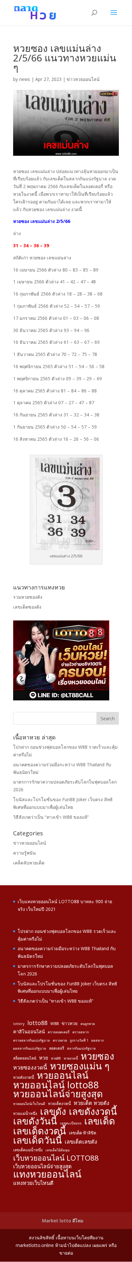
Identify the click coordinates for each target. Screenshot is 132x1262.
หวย (43, 1057)
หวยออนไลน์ (62, 1075)
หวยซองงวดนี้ (30, 1067)
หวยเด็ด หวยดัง (91, 1103)
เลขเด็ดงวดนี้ (39, 1131)
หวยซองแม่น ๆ (80, 1066)
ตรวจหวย (60, 1040)
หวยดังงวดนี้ (23, 1077)
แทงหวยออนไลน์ (47, 1174)
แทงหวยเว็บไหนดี (33, 1183)
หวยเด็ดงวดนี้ (59, 1103)
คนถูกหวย (87, 1023)
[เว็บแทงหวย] (61, 699)
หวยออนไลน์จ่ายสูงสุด (58, 1094)
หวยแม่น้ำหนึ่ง (25, 1113)
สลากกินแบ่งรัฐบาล (81, 1048)
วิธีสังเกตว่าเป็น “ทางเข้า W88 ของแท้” (51, 817)
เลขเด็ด (99, 1121)
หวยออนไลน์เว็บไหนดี (29, 1103)
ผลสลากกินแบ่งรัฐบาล (29, 1048)
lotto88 (37, 1023)
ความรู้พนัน (24, 853)
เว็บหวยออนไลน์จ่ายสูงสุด (42, 1166)
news (24, 79)
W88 (54, 1023)
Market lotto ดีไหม (62, 1221)
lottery (18, 1023)
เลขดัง (53, 1112)
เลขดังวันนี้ (35, 1121)
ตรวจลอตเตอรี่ (59, 1032)
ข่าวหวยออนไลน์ (83, 79)
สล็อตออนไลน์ (24, 1058)
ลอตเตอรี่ (56, 1048)
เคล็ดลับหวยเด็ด (29, 863)
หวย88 (56, 1058)
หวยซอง (97, 1056)
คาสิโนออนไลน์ (29, 1032)
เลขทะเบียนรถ (70, 1123)
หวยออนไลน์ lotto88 (56, 1085)
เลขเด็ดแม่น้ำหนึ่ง (28, 1149)
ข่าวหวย (70, 1023)
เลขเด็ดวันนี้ (37, 1140)
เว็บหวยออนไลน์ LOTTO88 (56, 1158)
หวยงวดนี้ (71, 1058)
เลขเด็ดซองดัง (27, 607)
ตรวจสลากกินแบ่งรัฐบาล (31, 1040)
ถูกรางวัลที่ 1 (79, 1040)
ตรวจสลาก (80, 1032)
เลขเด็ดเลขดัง (81, 1141)
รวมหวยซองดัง (27, 597)
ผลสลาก (97, 1040)
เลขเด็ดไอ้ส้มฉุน (57, 1150)
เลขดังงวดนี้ (93, 1112)
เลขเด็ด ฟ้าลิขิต (82, 1133)
